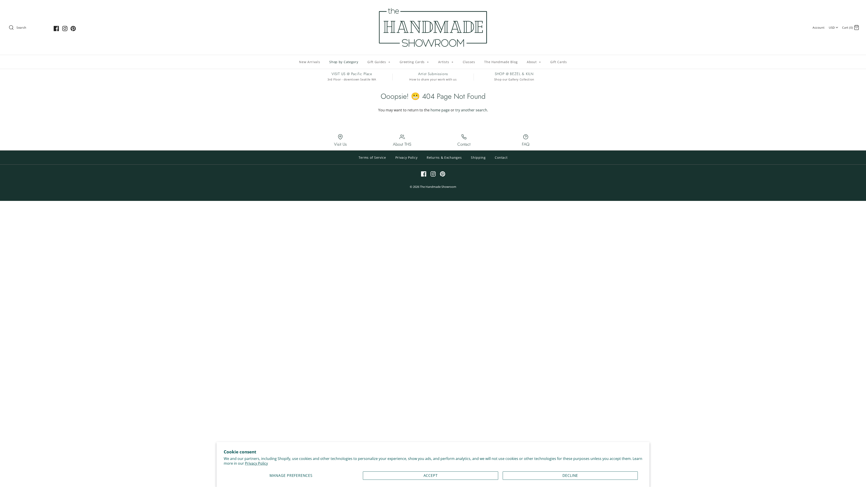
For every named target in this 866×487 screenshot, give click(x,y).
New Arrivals (309, 62)
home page (440, 110)
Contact (501, 157)
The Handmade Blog (501, 62)
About (534, 62)
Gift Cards (558, 62)
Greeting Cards (414, 62)
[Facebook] (56, 28)
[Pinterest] (73, 28)
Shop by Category (343, 62)
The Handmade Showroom (438, 187)
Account (819, 27)
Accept (431, 475)
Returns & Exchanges (444, 157)
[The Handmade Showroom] (433, 7)
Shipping (478, 157)
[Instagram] (64, 28)
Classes (469, 62)
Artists (445, 62)
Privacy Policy (256, 463)
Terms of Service (372, 157)
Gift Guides (378, 62)
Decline (570, 475)
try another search (471, 110)
